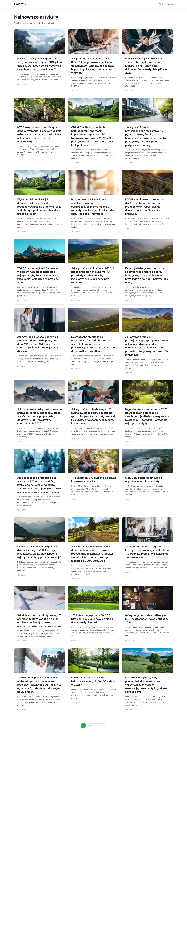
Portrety (20, 4)
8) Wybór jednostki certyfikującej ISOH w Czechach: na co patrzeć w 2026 (146, 619)
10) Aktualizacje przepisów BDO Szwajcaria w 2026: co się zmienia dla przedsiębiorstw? (92, 619)
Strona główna (166, 4)
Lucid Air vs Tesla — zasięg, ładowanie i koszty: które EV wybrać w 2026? (93, 681)
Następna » (99, 726)
